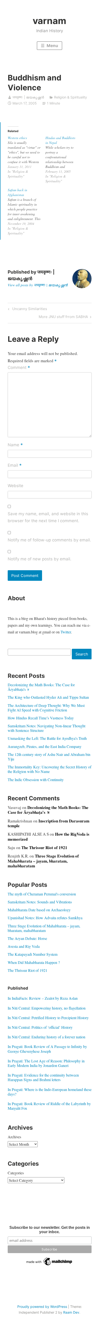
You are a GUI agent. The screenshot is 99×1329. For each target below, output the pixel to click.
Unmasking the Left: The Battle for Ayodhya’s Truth (47, 738)
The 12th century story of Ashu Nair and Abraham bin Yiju (49, 756)
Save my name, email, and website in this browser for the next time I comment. (48, 517)
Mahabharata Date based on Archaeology (39, 909)
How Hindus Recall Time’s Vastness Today (41, 717)
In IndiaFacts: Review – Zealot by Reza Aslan (43, 998)
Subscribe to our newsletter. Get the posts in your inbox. (49, 1229)
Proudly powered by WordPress (42, 1307)
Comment (19, 368)
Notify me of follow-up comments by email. (49, 540)
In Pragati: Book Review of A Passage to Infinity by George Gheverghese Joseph (47, 1048)
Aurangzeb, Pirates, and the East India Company (44, 746)
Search (81, 654)
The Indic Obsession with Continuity (36, 779)
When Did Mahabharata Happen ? (34, 962)
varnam (49, 20)
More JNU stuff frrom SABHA (63, 317)
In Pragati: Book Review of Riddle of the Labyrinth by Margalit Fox (49, 1105)
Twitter (66, 631)
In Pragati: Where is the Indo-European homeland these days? (50, 1091)
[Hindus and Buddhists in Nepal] (64, 159)
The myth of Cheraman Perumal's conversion (42, 893)
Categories (16, 1172)
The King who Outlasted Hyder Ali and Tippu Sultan (48, 697)
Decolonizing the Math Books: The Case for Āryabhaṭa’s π (41, 687)
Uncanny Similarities (29, 309)
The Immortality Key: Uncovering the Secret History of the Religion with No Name (49, 769)
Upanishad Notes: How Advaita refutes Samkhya (45, 917)
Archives (14, 1136)
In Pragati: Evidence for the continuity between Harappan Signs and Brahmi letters (43, 1077)
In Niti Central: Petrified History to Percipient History (48, 1017)
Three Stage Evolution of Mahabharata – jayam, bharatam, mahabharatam (43, 861)
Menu (52, 45)
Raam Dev (71, 1312)
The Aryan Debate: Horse (27, 938)
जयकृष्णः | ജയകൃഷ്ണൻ (28, 97)
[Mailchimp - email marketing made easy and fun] (49, 1265)
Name (15, 445)
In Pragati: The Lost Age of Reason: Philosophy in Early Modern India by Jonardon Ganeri (46, 1063)
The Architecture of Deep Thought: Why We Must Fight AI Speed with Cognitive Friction (46, 707)
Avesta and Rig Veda (24, 946)
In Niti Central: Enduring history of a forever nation (46, 1037)
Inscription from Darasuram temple (48, 823)
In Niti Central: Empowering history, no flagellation (47, 1008)
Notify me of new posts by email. (39, 559)
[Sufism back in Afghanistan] (26, 212)
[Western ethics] (26, 157)
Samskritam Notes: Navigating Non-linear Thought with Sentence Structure (46, 728)
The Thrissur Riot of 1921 (44, 848)
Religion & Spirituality (70, 97)
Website (15, 485)
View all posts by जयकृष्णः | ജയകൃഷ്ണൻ (38, 284)
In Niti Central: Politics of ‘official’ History (40, 1027)
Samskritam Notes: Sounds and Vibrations (40, 901)
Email (15, 465)
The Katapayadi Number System (32, 954)
